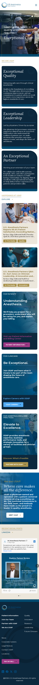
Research (28, 623)
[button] (1, 565)
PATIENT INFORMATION (15, 345)
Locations (5, 654)
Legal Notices (7, 646)
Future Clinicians (30, 631)
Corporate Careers (9, 642)
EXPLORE (6, 199)
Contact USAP (7, 650)
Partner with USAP (14, 464)
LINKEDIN (6, 532)
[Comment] (9, 591)
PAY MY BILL (9, 661)
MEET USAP (13, 515)
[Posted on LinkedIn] (34, 541)
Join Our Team (8, 620)
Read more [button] (7, 551)
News (4, 638)
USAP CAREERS (12, 405)
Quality (27, 615)
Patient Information (10, 615)
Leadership (28, 627)
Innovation (28, 620)
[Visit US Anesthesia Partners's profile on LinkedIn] (5, 541)
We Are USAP (7, 627)
